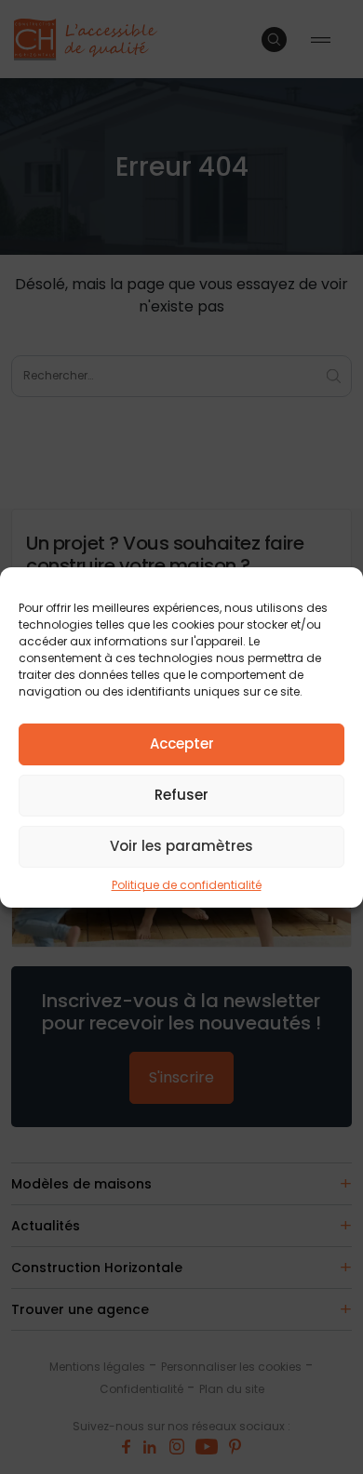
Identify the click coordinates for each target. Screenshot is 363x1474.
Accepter (182, 743)
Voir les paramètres (181, 846)
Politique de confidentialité (187, 885)
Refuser (181, 794)
